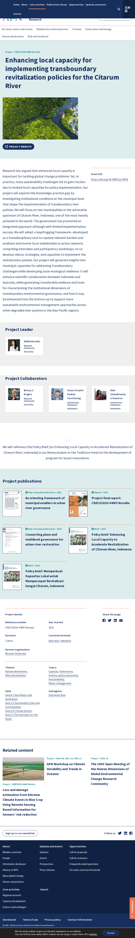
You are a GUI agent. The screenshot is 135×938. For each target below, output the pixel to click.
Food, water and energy (98, 29)
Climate (76, 29)
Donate (17, 13)
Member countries (12, 852)
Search (44, 889)
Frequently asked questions (83, 864)
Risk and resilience (38, 36)
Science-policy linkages (14, 907)
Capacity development (14, 901)
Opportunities (76, 4)
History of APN (10, 869)
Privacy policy (53, 919)
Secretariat (9, 919)
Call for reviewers (78, 858)
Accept (110, 933)
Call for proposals (78, 852)
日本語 (127, 9)
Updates (44, 852)
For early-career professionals (84, 869)
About (24, 4)
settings (93, 934)
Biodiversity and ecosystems (52, 29)
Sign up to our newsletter (20, 833)
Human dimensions (13, 36)
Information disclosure (14, 864)
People (6, 858)
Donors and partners (13, 881)
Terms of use (30, 919)
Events (43, 858)
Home (16, 4)
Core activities (37, 4)
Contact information (80, 919)
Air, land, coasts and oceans (17, 29)
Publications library (57, 4)
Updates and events (96, 4)
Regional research (12, 895)
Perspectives (46, 864)
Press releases (47, 869)
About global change (13, 875)
